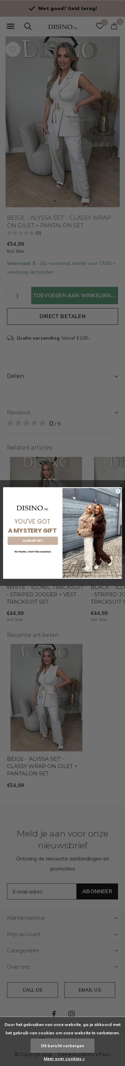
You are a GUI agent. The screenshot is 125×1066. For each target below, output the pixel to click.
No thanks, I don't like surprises (33, 551)
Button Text (33, 560)
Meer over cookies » (64, 1058)
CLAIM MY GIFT (33, 541)
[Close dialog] (117, 491)
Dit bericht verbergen (62, 1045)
